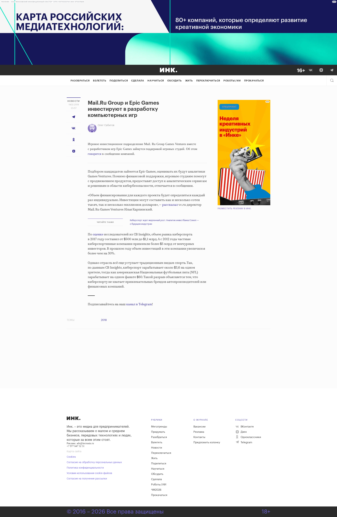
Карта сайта (74, 451)
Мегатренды (159, 426)
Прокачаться (254, 81)
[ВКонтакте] (310, 70)
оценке (98, 234)
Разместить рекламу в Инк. (235, 209)
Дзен (243, 432)
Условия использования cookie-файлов (89, 473)
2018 (104, 320)
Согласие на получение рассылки (87, 479)
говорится (94, 154)
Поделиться (119, 81)
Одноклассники (250, 437)
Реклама (198, 432)
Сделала (137, 81)
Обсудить (174, 81)
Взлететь (99, 81)
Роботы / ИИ (232, 81)
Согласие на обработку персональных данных (94, 462)
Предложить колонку (206, 442)
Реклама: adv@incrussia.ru (80, 443)
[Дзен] (321, 70)
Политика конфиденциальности (85, 468)
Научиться (155, 81)
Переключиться (208, 81)
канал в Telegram (139, 304)
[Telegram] (331, 70)
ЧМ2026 (156, 490)
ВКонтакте (247, 426)
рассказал (170, 205)
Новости (156, 447)
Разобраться (80, 81)
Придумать (158, 432)
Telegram (246, 442)
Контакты (199, 437)
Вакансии (199, 426)
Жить (189, 81)
